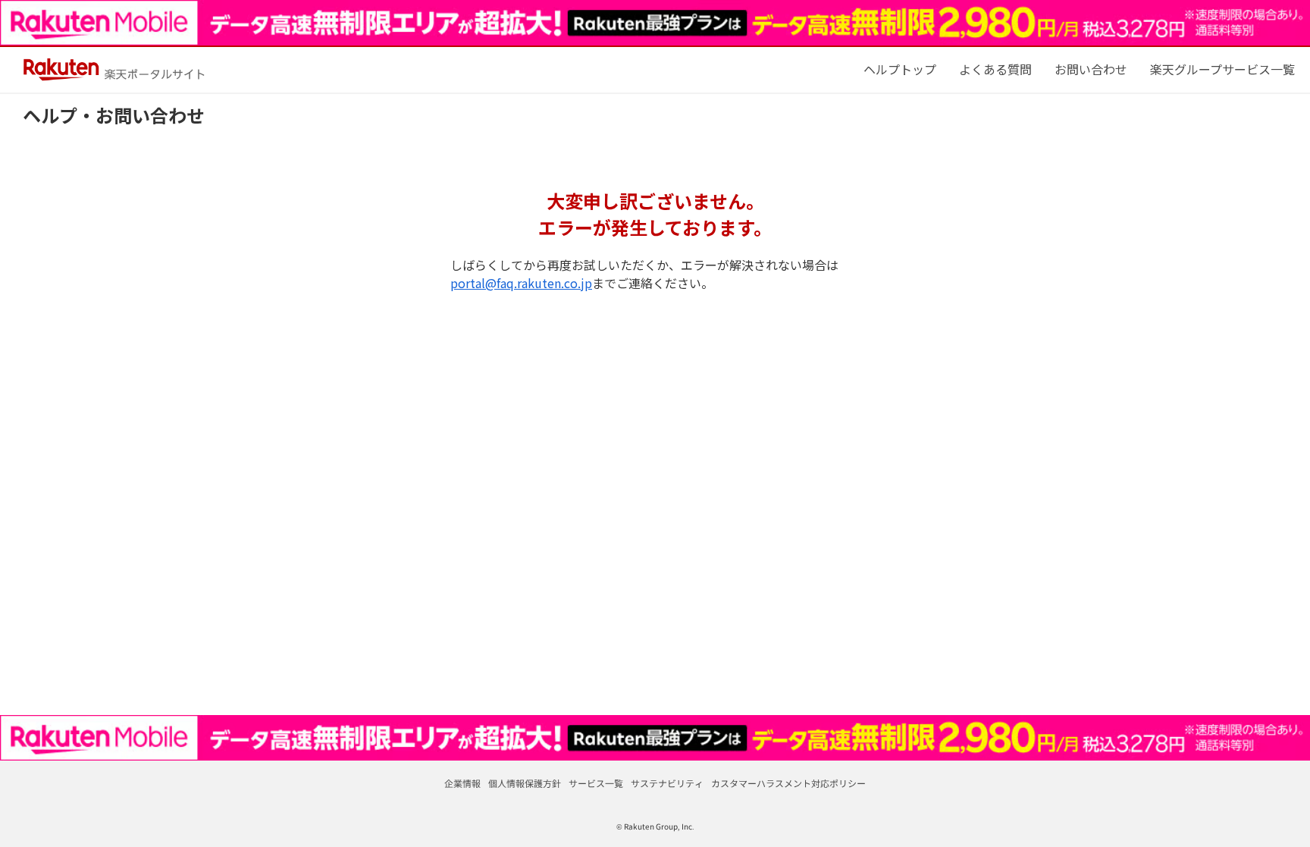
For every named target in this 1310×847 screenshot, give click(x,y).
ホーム (899, 69)
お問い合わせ (1091, 69)
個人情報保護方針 (524, 782)
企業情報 (462, 782)
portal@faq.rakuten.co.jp (521, 283)
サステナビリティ (667, 782)
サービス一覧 (596, 782)
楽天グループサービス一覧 (1222, 69)
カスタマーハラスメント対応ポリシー (788, 782)
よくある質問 (995, 69)
